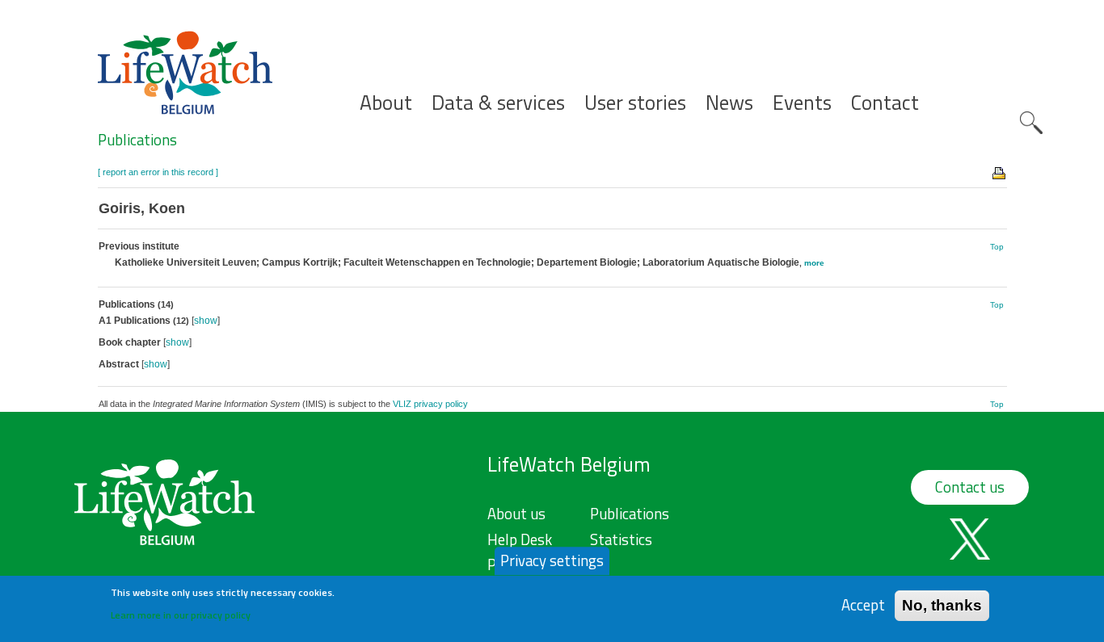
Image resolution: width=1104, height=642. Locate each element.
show (205, 320)
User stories (635, 103)
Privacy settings (552, 560)
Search (1031, 123)
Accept (863, 605)
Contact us (970, 487)
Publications (137, 139)
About (386, 103)
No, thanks (942, 605)
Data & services (498, 103)
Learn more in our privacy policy (181, 614)
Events (802, 103)
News (729, 103)
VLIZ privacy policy (430, 404)
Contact (885, 103)
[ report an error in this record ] (158, 172)
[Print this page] (999, 172)
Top (997, 246)
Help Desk (519, 539)
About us (516, 513)
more (814, 262)
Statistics (621, 539)
